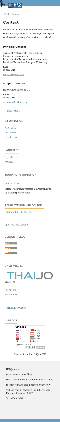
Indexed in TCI (12, 183)
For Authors (10, 132)
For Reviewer (12, 294)
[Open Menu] (3, 3)
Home (6, 14)
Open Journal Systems (16, 224)
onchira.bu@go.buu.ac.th (15, 102)
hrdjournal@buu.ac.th (13, 74)
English (9, 157)
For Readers (10, 128)
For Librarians (11, 137)
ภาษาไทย (9, 161)
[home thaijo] (30, 278)
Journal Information (15, 307)
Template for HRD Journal (18, 211)
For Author (10, 289)
